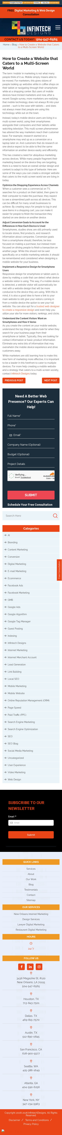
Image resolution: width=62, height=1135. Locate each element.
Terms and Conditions (37, 1120)
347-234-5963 (31, 1103)
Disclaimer (14, 1120)
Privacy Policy (31, 1124)
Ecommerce (14, 578)
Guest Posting (15, 628)
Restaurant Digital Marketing (31, 929)
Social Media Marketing (20, 750)
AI (9, 535)
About (31, 874)
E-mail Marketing (17, 571)
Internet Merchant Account (22, 657)
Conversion (14, 556)
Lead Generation (17, 664)
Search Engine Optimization (23, 729)
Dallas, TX (31, 1015)
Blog (31, 884)
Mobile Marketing (17, 686)
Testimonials (31, 889)
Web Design (14, 779)
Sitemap (31, 900)
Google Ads (14, 607)
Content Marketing (18, 549)
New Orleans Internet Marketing (31, 914)
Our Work (31, 879)
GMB (10, 600)
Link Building (14, 671)
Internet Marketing (17, 650)
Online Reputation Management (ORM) (28, 700)
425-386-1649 (31, 1070)
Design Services (31, 919)
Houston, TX (31, 999)
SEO (10, 736)
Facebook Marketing (19, 592)
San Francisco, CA (31, 1049)
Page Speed (14, 707)
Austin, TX (31, 1032)
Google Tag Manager (19, 621)
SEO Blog (13, 743)
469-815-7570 (31, 1019)
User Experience (17, 765)
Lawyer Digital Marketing (31, 924)
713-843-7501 (31, 1003)
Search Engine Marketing (21, 722)
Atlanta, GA (31, 1083)
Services (31, 869)
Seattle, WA (31, 1066)
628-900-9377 (31, 1053)
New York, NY (31, 1100)
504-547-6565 (31, 39)
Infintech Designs (20, 373)
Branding (13, 542)
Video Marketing (16, 772)
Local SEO (13, 679)
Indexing (12, 636)
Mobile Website (16, 693)
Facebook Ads (15, 585)
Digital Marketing (17, 564)
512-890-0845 (31, 1036)
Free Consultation (59, 570)
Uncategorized (16, 758)
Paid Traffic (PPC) (17, 715)
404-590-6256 (31, 1087)
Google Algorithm (17, 614)
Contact (31, 895)
